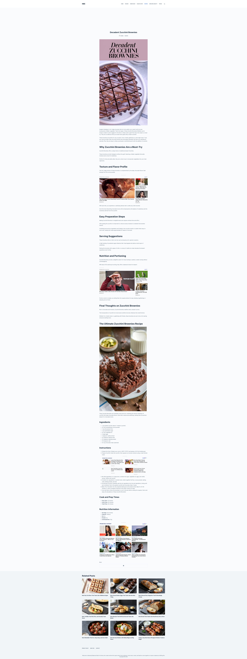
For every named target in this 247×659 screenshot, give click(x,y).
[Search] (164, 3)
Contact (98, 648)
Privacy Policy (85, 648)
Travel (160, 3)
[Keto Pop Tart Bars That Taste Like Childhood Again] (95, 585)
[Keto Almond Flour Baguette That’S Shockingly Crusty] (152, 585)
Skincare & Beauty (153, 3)
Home (122, 3)
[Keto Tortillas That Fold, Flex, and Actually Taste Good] (95, 607)
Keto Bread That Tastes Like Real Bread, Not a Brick (151, 616)
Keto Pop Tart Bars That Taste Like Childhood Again (95, 595)
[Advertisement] (123, 17)
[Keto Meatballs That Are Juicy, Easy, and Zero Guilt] (95, 628)
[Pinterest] (123, 565)
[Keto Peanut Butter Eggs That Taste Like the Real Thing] (123, 585)
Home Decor (132, 3)
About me (92, 648)
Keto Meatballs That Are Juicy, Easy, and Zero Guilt (94, 637)
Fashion (126, 3)
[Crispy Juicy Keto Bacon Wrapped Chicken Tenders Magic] (152, 628)
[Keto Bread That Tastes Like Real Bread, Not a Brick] (152, 607)
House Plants (140, 3)
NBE (83, 4)
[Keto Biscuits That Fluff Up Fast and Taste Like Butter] (123, 607)
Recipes (146, 3)
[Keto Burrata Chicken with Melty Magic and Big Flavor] (123, 628)
